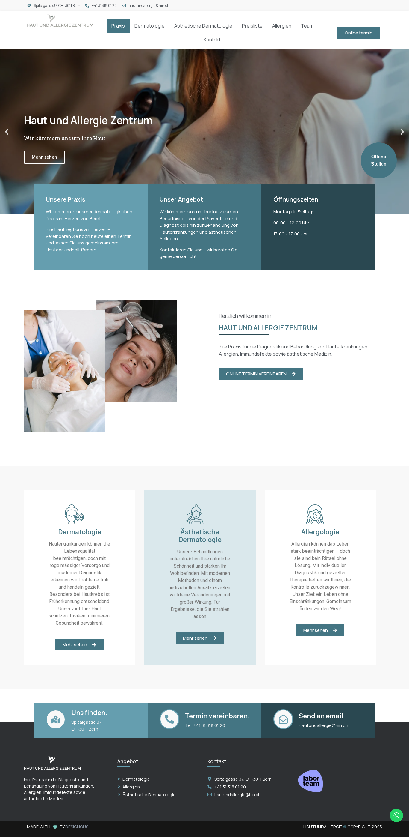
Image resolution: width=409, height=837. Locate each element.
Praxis (118, 25)
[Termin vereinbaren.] (169, 719)
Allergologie (320, 531)
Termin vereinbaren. (217, 715)
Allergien (281, 25)
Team (307, 25)
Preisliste (252, 25)
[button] (6, 132)
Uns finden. (89, 712)
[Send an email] (283, 719)
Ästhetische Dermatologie (203, 25)
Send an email (321, 715)
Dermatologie (149, 25)
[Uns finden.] (56, 719)
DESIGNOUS (76, 827)
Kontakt (212, 39)
